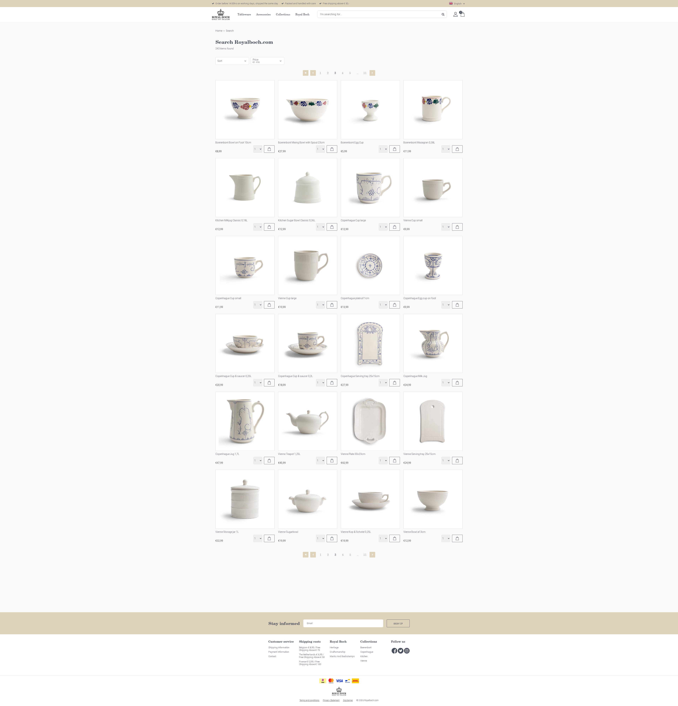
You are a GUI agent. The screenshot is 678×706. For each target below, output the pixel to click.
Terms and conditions (309, 700)
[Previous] (313, 73)
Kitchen (364, 656)
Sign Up (398, 623)
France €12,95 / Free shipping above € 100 (310, 663)
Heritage (334, 647)
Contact (272, 656)
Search (443, 14)
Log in (455, 14)
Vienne (363, 660)
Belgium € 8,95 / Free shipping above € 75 (309, 648)
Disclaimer (348, 700)
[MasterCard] (331, 681)
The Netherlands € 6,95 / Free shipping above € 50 (312, 655)
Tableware (244, 14)
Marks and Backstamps (342, 656)
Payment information (278, 652)
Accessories (263, 14)
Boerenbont (365, 647)
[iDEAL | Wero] (323, 681)
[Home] (221, 14)
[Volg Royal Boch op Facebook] (394, 651)
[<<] (305, 73)
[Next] (372, 73)
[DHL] (355, 681)
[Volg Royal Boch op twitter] (400, 651)
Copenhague (366, 652)
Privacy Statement (331, 700)
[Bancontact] (348, 681)
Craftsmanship (337, 652)
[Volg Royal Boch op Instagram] (407, 651)
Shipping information (278, 647)
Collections (283, 14)
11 (365, 73)
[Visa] (339, 681)
